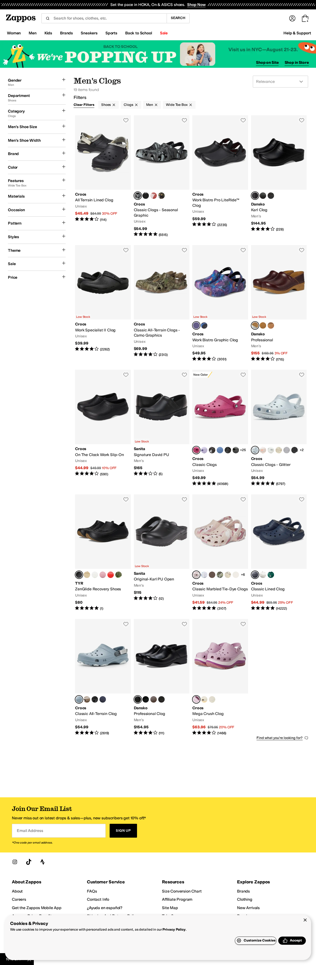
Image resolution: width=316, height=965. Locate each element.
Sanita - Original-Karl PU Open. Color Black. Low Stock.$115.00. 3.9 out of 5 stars (162, 552)
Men (149, 105)
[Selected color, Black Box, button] (255, 196)
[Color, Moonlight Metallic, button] (271, 450)
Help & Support (297, 33)
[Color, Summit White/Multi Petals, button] (146, 196)
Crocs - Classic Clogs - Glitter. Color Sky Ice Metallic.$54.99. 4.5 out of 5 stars (279, 428)
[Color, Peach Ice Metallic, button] (263, 450)
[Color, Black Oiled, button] (263, 196)
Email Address (30, 830)
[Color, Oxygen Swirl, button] (204, 575)
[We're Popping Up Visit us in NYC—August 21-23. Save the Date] (158, 54)
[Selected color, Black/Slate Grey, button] (138, 196)
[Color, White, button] (95, 575)
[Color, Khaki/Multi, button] (87, 699)
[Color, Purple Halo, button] (204, 450)
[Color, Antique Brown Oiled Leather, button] (154, 699)
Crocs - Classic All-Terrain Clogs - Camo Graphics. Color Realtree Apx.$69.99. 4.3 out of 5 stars (162, 303)
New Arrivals (248, 907)
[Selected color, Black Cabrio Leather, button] (138, 699)
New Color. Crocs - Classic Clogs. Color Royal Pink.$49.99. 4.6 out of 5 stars (220, 428)
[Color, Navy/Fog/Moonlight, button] (103, 699)
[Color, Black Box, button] (146, 699)
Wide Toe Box (176, 105)
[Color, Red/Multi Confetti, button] (212, 575)
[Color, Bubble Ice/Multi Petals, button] (154, 196)
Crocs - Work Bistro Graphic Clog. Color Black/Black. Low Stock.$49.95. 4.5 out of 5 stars (220, 303)
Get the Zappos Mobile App (36, 907)
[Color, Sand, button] (87, 575)
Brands (243, 891)
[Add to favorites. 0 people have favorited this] (126, 120)
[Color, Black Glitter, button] (294, 450)
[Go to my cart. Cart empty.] (305, 18)
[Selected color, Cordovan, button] (255, 325)
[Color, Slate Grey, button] (236, 450)
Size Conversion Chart (182, 891)
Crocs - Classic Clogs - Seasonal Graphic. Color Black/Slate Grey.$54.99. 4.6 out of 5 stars (162, 176)
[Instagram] (14, 861)
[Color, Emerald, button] (271, 575)
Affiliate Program (177, 899)
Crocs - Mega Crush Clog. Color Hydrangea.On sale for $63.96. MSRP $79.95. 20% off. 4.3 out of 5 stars (220, 677)
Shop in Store (297, 62)
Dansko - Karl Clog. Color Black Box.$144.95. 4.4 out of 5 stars (279, 176)
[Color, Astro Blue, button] (220, 450)
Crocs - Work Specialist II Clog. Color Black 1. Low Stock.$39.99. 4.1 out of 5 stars (103, 303)
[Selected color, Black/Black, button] (196, 325)
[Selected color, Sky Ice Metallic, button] (255, 450)
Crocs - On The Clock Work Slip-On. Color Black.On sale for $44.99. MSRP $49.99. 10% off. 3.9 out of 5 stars (103, 428)
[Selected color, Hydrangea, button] (196, 699)
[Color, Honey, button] (271, 325)
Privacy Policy (173, 929)
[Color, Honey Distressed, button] (263, 325)
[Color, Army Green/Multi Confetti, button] (220, 575)
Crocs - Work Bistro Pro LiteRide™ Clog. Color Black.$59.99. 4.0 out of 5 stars (220, 176)
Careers (19, 899)
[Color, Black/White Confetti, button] (236, 575)
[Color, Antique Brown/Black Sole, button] (271, 196)
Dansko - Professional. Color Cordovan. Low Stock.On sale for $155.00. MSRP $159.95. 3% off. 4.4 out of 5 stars (279, 303)
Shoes (106, 105)
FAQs (92, 891)
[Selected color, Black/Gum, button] (79, 575)
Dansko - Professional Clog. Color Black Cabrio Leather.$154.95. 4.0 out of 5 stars (162, 677)
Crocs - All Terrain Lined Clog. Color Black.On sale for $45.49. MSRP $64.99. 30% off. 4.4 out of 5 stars (103, 176)
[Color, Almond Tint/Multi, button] (204, 699)
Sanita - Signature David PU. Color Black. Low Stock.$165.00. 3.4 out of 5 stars (162, 428)
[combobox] (104, 18)
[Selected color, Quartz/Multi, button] (196, 575)
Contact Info (98, 899)
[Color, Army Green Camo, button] (161, 196)
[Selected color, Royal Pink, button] (196, 450)
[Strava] (42, 861)
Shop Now (196, 4)
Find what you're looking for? (280, 738)
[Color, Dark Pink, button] (103, 575)
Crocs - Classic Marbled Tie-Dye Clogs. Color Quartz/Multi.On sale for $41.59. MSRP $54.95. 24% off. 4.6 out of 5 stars (220, 552)
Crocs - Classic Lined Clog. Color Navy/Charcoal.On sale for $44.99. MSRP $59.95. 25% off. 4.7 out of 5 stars (279, 552)
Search (178, 18)
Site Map (170, 907)
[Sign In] (292, 18)
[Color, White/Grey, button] (263, 575)
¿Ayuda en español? (104, 907)
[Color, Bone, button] (212, 699)
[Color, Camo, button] (118, 575)
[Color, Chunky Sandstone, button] (279, 450)
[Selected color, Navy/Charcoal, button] (255, 575)
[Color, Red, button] (111, 575)
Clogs (128, 105)
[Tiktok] (28, 861)
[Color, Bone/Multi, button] (228, 575)
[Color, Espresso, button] (212, 450)
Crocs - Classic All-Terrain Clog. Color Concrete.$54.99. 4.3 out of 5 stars (103, 677)
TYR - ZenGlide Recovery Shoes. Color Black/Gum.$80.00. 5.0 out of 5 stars (103, 552)
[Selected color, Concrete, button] (79, 699)
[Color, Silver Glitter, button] (287, 450)
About (17, 891)
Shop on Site (267, 62)
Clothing (244, 899)
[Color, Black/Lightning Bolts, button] (204, 325)
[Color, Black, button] (228, 450)
